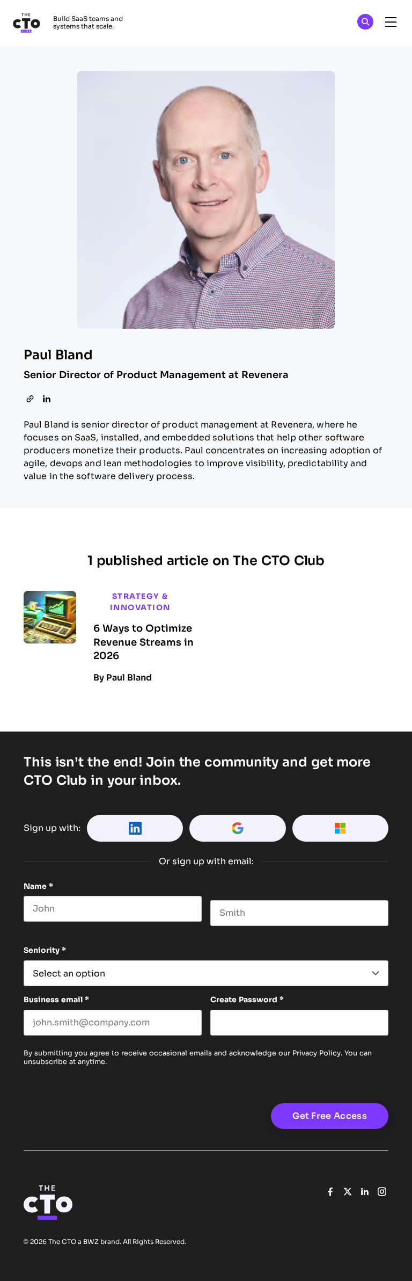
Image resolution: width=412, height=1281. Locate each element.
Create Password (247, 999)
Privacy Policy (316, 1053)
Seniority (45, 950)
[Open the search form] (365, 23)
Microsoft (340, 828)
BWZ (91, 1242)
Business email (56, 999)
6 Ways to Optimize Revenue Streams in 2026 (143, 642)
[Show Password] (383, 1022)
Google (237, 828)
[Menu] (390, 22)
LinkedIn (135, 828)
